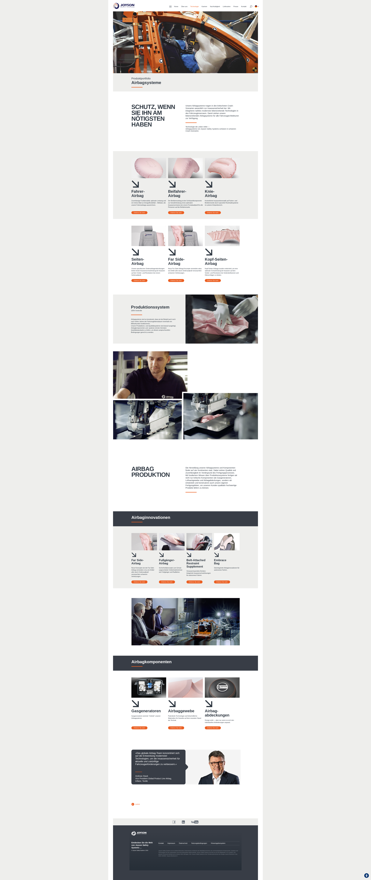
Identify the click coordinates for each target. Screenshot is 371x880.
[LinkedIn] (183, 822)
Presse (235, 6)
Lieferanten (227, 6)
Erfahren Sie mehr (139, 212)
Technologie (194, 6)
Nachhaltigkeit (215, 6)
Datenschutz (183, 843)
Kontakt (243, 6)
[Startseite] (123, 6)
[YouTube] (194, 822)
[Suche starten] (251, 6)
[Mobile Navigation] (170, 6)
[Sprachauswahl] (256, 7)
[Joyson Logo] (138, 833)
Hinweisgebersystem (218, 843)
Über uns (184, 6)
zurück (137, 804)
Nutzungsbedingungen (199, 843)
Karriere (204, 6)
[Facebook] (174, 822)
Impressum (171, 843)
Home (176, 6)
